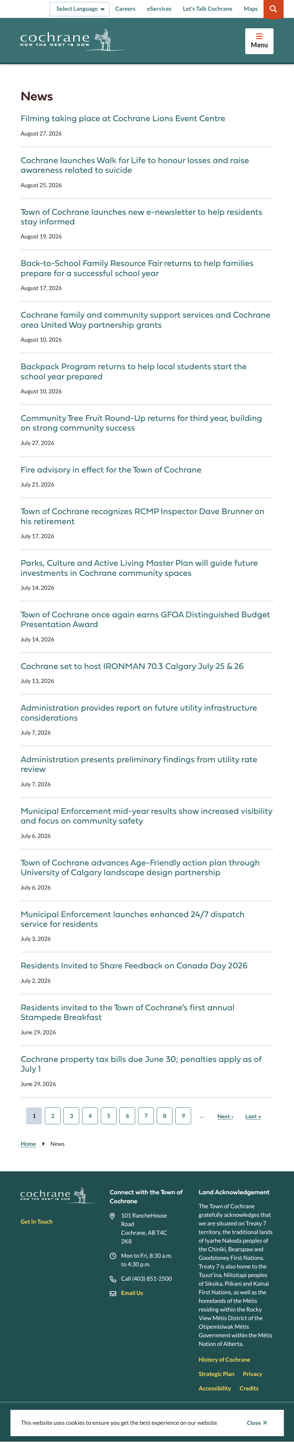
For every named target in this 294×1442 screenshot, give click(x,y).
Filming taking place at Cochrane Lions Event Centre (122, 118)
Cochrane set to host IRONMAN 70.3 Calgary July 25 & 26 (132, 666)
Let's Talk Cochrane (207, 8)
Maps (251, 8)
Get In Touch (36, 1221)
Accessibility (215, 1388)
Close (254, 1423)
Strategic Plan (216, 1374)
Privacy (252, 1374)
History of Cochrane (224, 1359)
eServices (159, 8)
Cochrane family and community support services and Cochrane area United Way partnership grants (145, 319)
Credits (249, 1388)
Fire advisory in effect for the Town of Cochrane (110, 470)
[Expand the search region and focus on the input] (274, 9)
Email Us (132, 1293)
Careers (125, 8)
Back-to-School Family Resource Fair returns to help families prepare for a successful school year (136, 268)
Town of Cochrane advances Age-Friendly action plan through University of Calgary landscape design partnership (140, 867)
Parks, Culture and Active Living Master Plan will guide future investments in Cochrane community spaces (139, 568)
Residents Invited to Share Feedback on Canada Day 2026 (133, 966)
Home (28, 1143)
